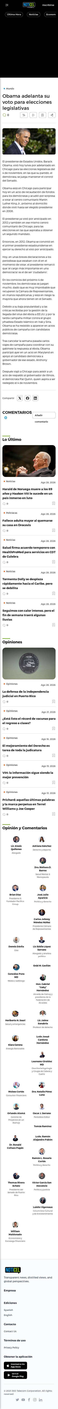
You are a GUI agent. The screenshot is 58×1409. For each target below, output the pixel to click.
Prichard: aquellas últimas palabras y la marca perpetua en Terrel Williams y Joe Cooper (28, 804)
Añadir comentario (41, 416)
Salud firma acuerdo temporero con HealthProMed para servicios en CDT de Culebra (29, 552)
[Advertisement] (29, 49)
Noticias (33, 14)
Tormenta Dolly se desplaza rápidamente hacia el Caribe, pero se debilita (27, 583)
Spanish (8, 1310)
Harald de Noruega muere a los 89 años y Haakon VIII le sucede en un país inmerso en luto (27, 493)
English (8, 1315)
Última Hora (14, 14)
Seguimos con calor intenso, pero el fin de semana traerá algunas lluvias (28, 615)
